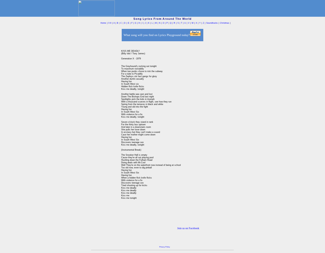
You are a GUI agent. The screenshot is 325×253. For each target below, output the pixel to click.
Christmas (224, 23)
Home (103, 23)
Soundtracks (212, 23)
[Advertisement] (105, 92)
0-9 (109, 23)
